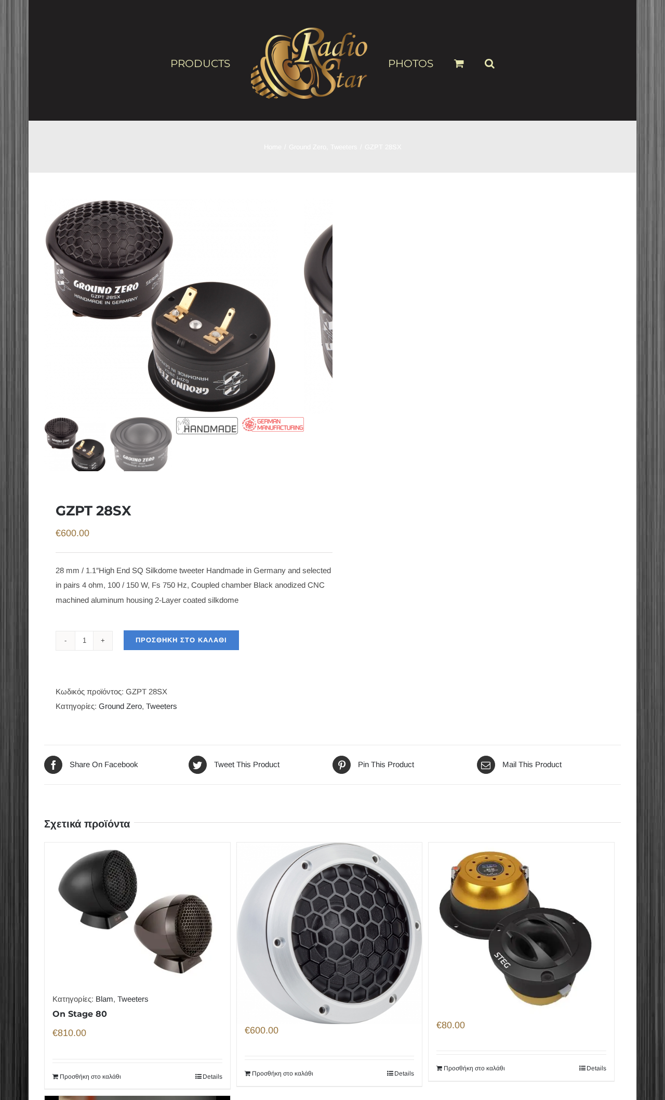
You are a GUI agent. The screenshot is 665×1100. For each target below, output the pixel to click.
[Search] (473, 59)
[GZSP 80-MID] (329, 911)
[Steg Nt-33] (521, 908)
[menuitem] (223, 63)
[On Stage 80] (137, 912)
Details (212, 1076)
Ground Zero (120, 706)
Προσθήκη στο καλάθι (181, 640)
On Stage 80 (79, 1014)
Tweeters (161, 706)
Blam (104, 998)
